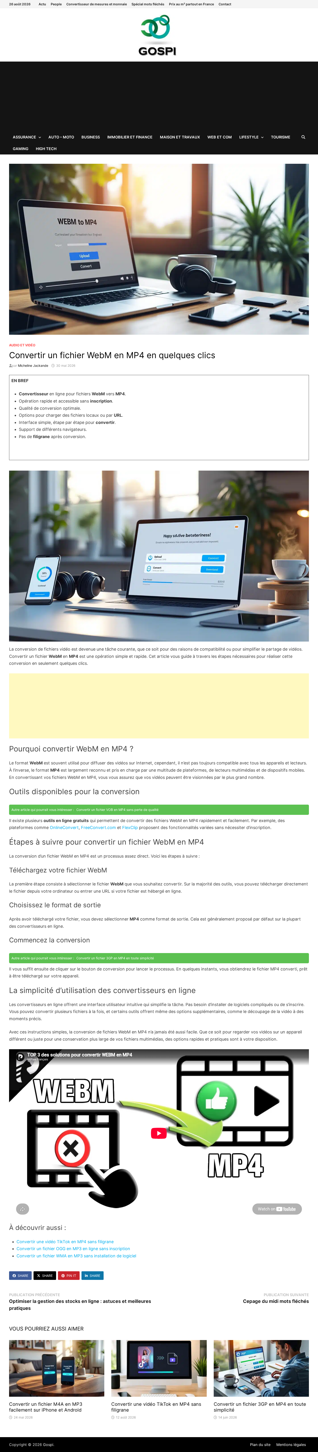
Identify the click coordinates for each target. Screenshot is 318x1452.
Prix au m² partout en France (191, 4)
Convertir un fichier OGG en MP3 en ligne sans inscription (73, 1248)
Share (23, 1276)
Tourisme (280, 137)
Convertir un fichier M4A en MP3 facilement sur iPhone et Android (45, 1407)
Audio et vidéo (22, 345)
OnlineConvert (64, 827)
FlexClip (130, 827)
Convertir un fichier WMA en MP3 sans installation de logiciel (76, 1255)
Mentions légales (291, 1444)
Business (90, 137)
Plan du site (260, 1444)
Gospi (48, 1444)
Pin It (71, 1276)
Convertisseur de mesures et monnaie (96, 4)
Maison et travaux (180, 137)
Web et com (219, 137)
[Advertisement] (159, 96)
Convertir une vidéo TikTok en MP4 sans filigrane (65, 1241)
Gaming (20, 148)
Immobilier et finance (129, 137)
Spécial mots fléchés (148, 4)
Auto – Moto (61, 137)
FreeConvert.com (98, 827)
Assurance (24, 137)
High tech (46, 148)
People (56, 4)
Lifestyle (249, 137)
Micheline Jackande (33, 365)
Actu (42, 4)
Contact (225, 4)
